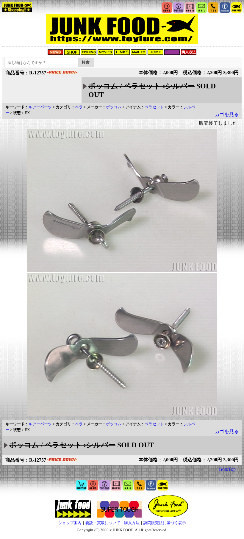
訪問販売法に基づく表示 (164, 523)
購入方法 (132, 523)
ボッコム (113, 107)
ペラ (79, 107)
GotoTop (227, 469)
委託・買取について (102, 523)
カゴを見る (227, 114)
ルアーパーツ (40, 107)
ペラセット (154, 107)
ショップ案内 (70, 523)
